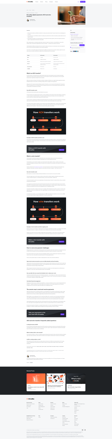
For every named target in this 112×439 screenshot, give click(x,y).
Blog (30, 10)
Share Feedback (76, 424)
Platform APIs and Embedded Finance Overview (79, 404)
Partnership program (65, 424)
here (77, 434)
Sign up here (62, 149)
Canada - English (41, 346)
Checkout (51, 405)
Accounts (75, 407)
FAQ (75, 421)
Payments (75, 408)
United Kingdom (61, 346)
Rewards (63, 425)
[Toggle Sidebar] (70, 30)
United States (28, 347)
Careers (63, 422)
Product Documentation (53, 417)
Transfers (33, 10)
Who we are (64, 417)
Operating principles (65, 418)
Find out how (61, 241)
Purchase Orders (41, 409)
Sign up (62, 314)
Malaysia (50, 346)
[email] (77, 51)
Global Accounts (29, 405)
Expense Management (42, 406)
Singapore (57, 346)
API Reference (52, 418)
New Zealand (54, 346)
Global (32, 347)
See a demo (83, 1)
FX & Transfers (29, 406)
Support (75, 422)
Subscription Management (66, 406)
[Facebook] (82, 430)
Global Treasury (29, 418)
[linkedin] (76, 51)
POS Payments (52, 409)
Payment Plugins (52, 406)
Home (27, 10)
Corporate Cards (41, 405)
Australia (37, 346)
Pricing (46, 1)
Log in (78, 1)
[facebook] (73, 51)
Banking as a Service (29, 417)
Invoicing (63, 405)
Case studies (76, 418)
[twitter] (75, 51)
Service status (76, 425)
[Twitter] (83, 430)
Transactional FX (76, 410)
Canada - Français (46, 346)
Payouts (75, 411)
